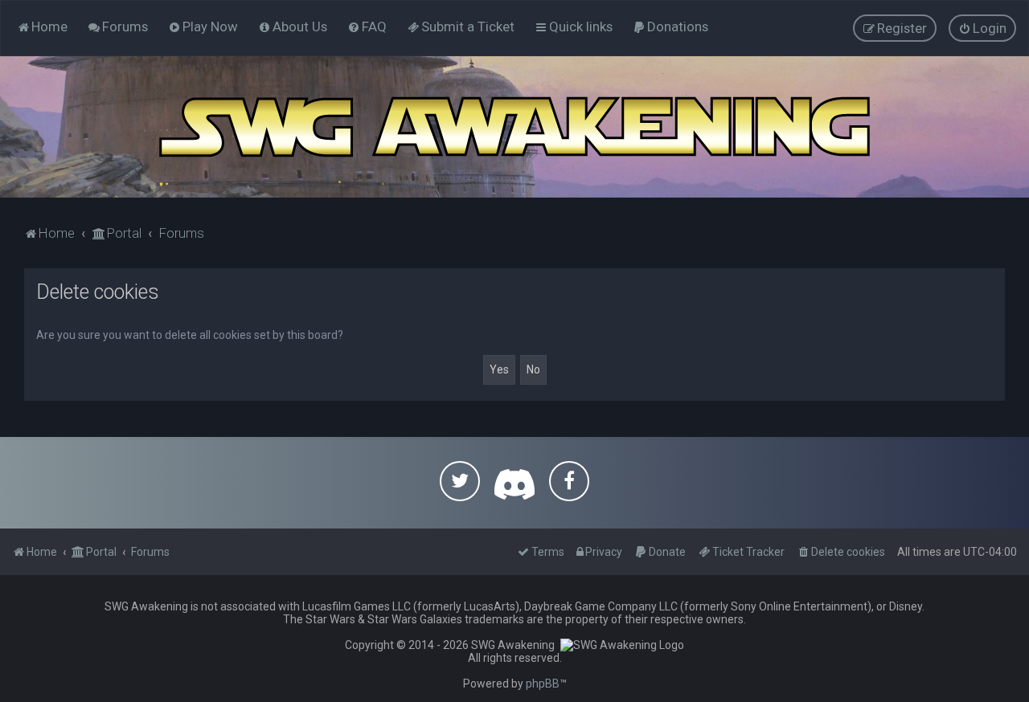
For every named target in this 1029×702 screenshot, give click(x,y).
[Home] (514, 126)
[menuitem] (118, 26)
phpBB (543, 683)
